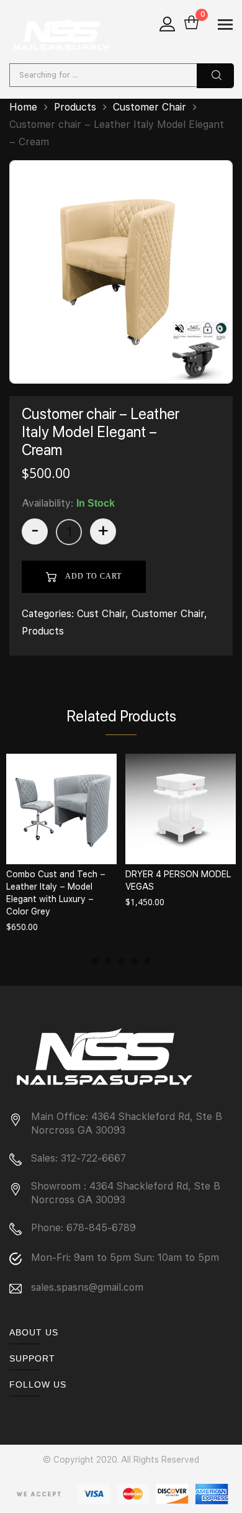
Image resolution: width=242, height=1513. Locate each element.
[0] (191, 24)
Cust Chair (101, 614)
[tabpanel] (61, 845)
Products (75, 107)
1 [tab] (95, 960)
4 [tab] (134, 960)
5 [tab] (147, 960)
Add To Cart (92, 576)
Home (23, 107)
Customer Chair (149, 107)
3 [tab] (121, 960)
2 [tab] (108, 960)
